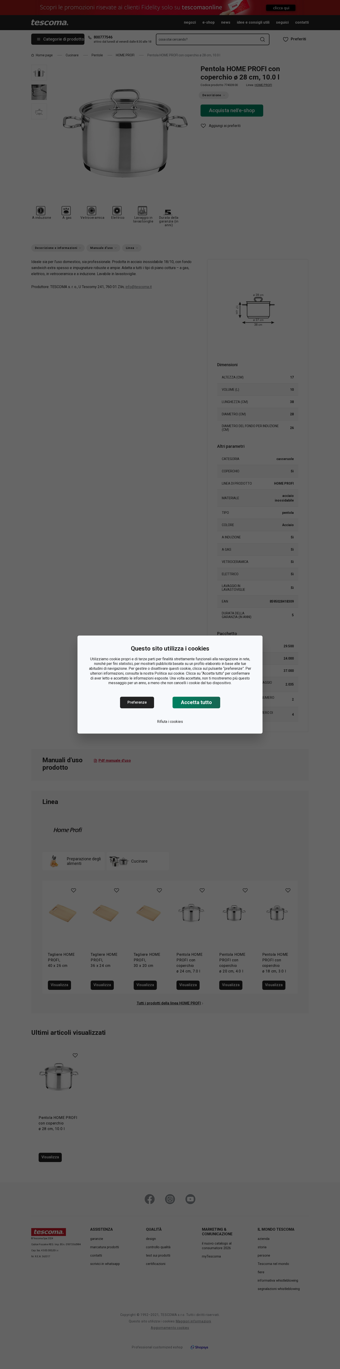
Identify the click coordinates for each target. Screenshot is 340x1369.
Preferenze (137, 702)
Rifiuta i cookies (170, 721)
